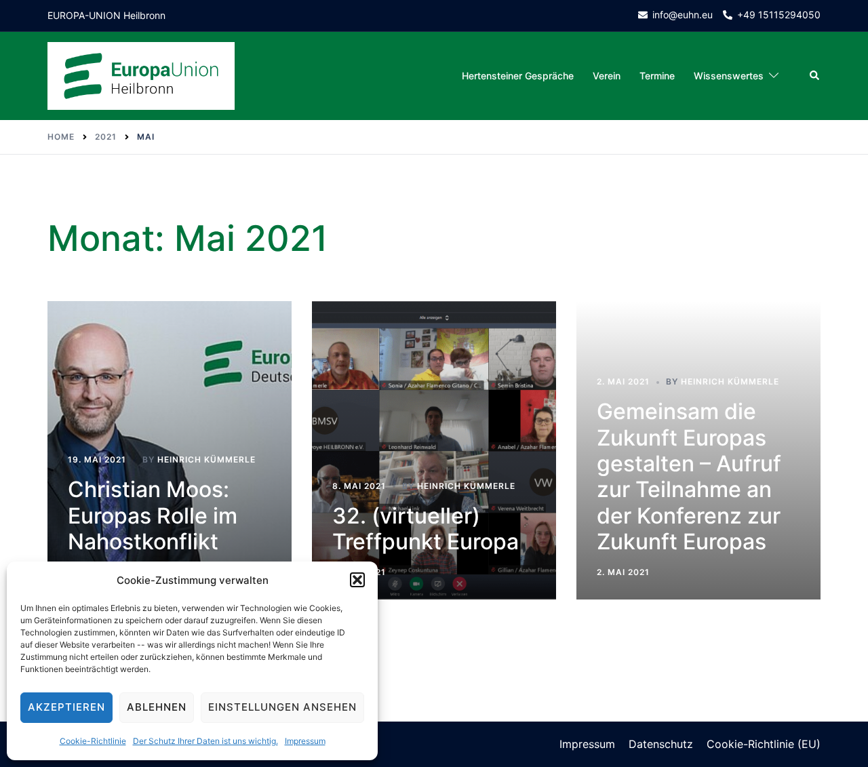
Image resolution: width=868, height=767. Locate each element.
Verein (606, 75)
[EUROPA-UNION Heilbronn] (141, 75)
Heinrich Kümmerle (206, 459)
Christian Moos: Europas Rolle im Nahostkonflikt (152, 515)
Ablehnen (156, 707)
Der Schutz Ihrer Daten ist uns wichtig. (205, 741)
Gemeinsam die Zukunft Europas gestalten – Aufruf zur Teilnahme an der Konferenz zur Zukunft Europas (689, 476)
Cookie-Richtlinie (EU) (764, 744)
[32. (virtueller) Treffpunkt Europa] (434, 450)
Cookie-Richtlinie (93, 741)
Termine (657, 75)
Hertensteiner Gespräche (518, 75)
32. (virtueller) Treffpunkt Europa (425, 529)
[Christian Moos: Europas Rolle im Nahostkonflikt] (169, 450)
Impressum (305, 741)
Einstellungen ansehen (282, 707)
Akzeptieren (66, 707)
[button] (357, 580)
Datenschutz (661, 744)
